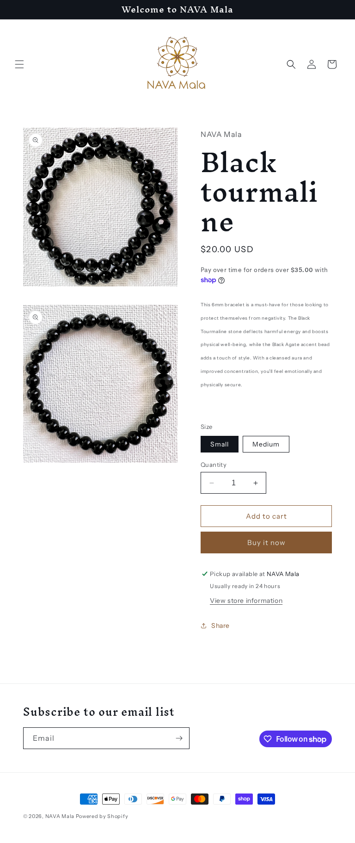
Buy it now (266, 542)
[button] (19, 64)
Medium (266, 444)
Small (219, 444)
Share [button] (220, 625)
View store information (246, 600)
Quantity (213, 464)
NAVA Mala (60, 816)
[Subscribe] (179, 738)
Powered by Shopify (102, 816)
